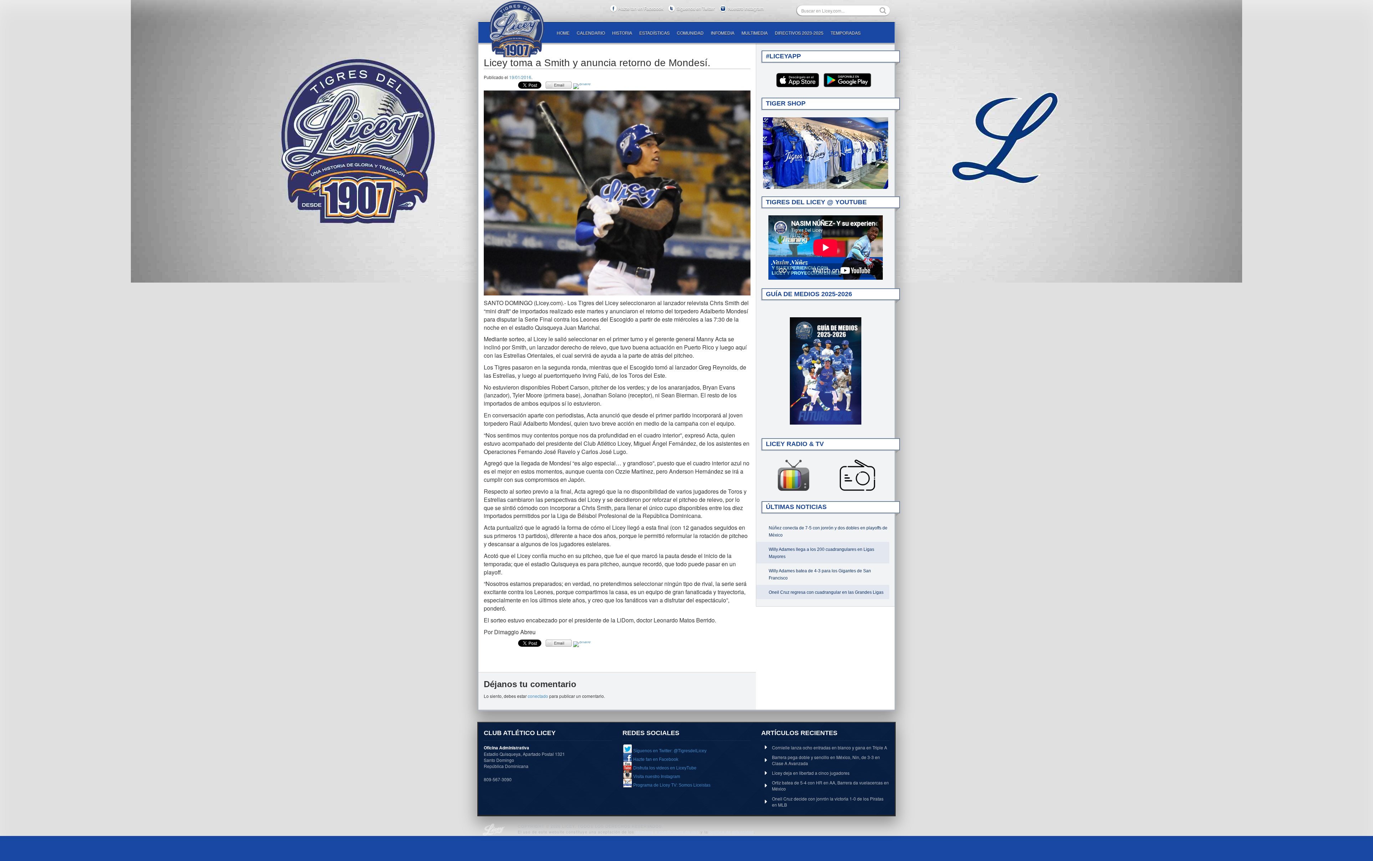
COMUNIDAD (690, 33)
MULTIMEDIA (755, 33)
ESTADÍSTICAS (654, 33)
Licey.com (517, 29)
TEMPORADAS (846, 33)
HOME (563, 33)
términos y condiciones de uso (667, 832)
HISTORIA (622, 33)
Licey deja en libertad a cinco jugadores (811, 773)
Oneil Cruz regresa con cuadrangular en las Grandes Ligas (826, 592)
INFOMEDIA (722, 33)
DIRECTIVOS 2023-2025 (799, 33)
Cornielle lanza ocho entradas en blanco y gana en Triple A (829, 747)
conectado (538, 696)
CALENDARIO (591, 33)
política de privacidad (731, 832)
